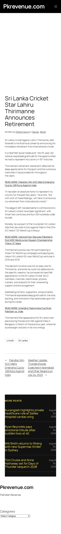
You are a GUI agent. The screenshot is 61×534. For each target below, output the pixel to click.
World (43, 131)
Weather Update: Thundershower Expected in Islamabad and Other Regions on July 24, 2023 (41, 367)
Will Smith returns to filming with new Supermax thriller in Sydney (23, 447)
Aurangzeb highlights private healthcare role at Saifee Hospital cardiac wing (24, 413)
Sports (35, 131)
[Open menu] (56, 6)
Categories (7, 511)
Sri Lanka (23, 340)
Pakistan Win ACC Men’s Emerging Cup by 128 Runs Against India (14, 367)
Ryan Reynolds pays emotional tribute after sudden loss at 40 (20, 430)
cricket (10, 340)
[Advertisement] (30, 54)
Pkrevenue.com (24, 6)
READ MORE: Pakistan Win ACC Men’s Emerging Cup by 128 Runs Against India (29, 183)
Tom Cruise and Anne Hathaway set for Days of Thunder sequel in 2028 (21, 463)
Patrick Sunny (23, 131)
